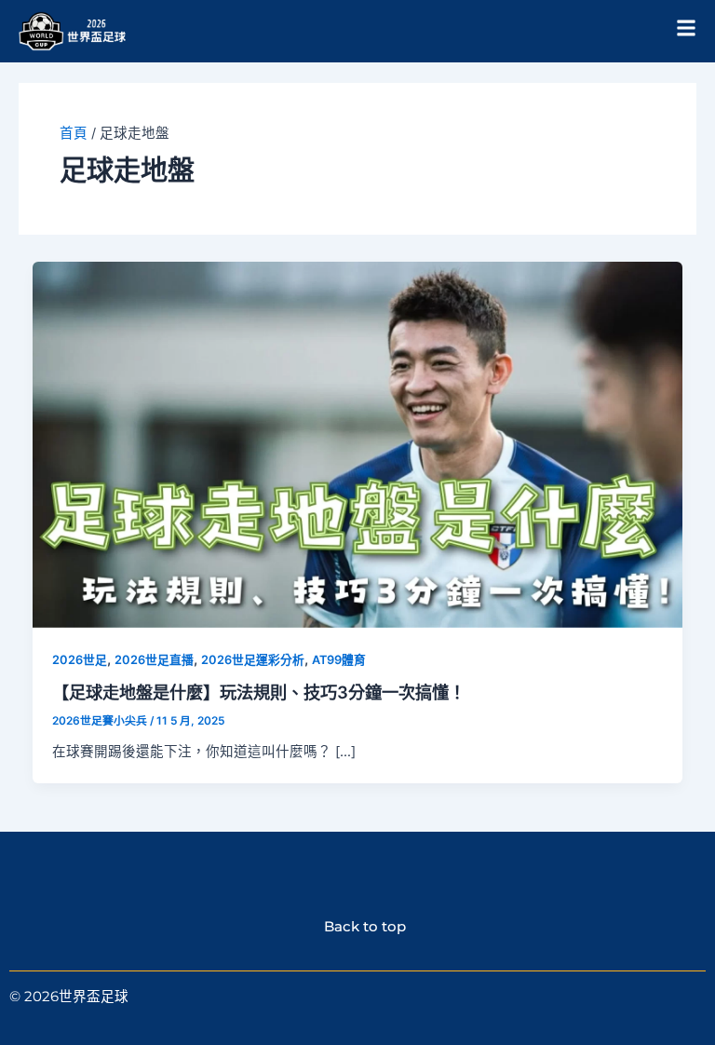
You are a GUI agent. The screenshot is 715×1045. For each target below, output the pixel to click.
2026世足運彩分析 (252, 660)
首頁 (74, 133)
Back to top (358, 926)
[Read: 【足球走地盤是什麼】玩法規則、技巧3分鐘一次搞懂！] (358, 444)
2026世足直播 (154, 660)
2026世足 (79, 660)
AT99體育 (339, 660)
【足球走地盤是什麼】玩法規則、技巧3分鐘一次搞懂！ (258, 692)
